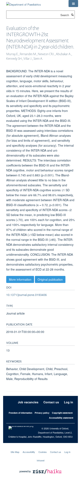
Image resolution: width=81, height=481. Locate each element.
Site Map (15, 452)
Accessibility (29, 452)
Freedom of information (20, 412)
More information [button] (20, 279)
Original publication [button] (50, 279)
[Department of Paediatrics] (23, 3)
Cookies (42, 452)
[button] (73, 3)
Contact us (51, 402)
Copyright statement (62, 412)
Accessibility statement (61, 417)
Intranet (40, 460)
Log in (68, 402)
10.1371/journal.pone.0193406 (26, 295)
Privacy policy (42, 412)
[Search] (72, 14)
